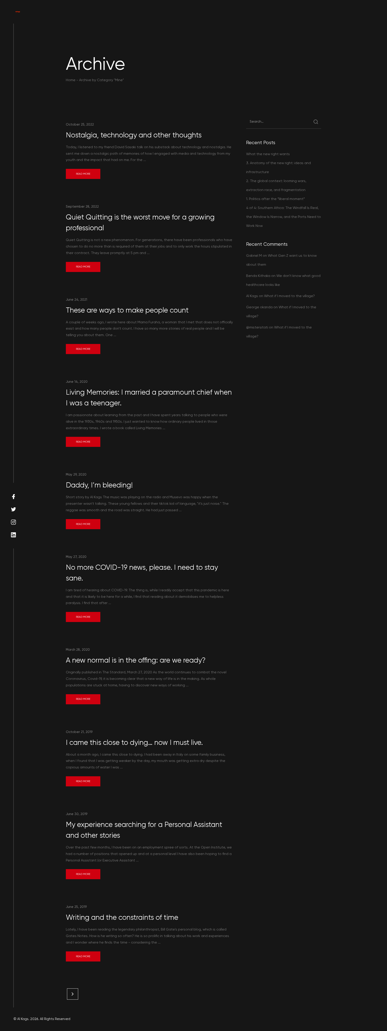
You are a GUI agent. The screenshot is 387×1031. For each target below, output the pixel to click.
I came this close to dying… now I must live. (134, 742)
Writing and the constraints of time (122, 917)
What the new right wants (268, 154)
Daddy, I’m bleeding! (99, 485)
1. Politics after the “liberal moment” (275, 199)
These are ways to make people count (127, 310)
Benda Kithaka (258, 276)
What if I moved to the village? (289, 296)
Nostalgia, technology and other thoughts (134, 135)
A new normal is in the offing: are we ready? (136, 660)
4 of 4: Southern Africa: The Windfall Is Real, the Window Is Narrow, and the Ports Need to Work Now (283, 217)
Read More (83, 173)
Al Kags (252, 296)
